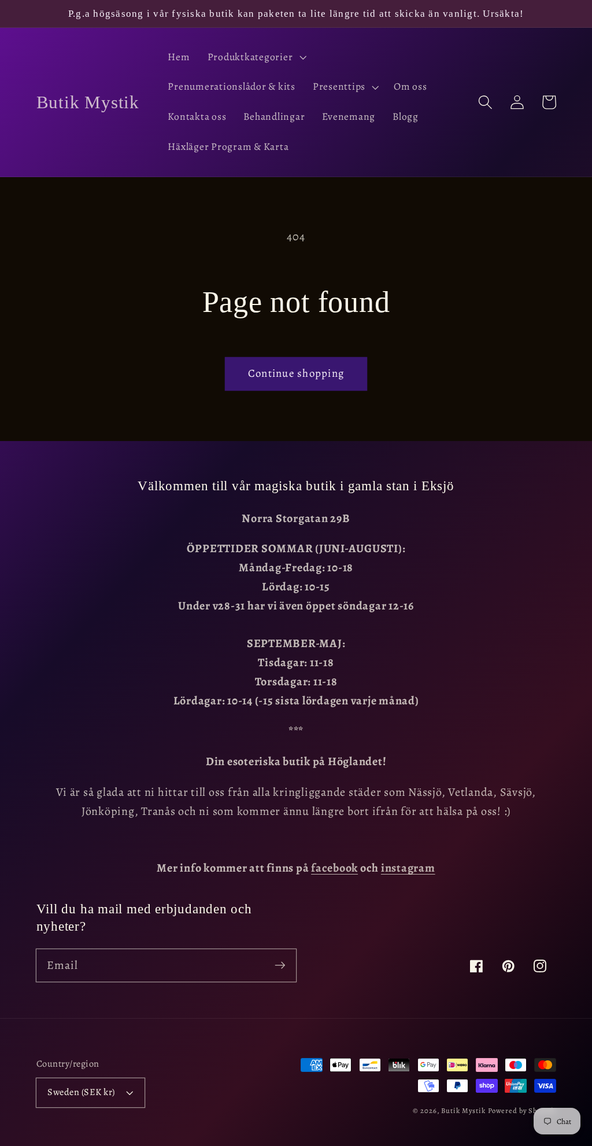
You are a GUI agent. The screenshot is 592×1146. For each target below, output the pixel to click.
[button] (256, 57)
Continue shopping (296, 373)
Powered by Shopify (522, 1110)
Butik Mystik (463, 1110)
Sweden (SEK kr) (81, 1092)
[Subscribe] (280, 965)
